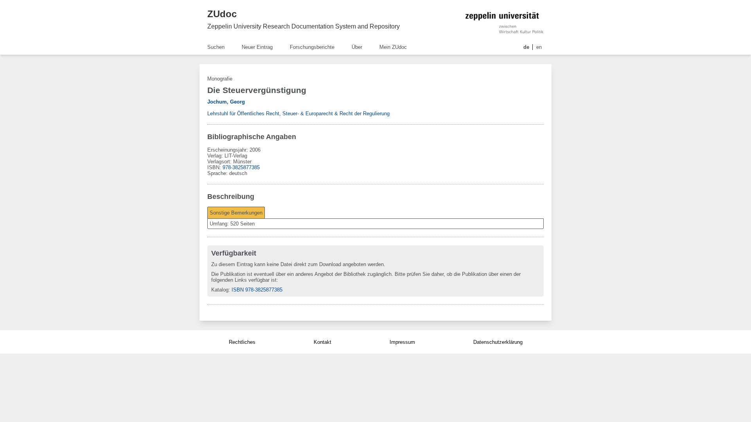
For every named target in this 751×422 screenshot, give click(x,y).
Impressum (402, 342)
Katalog (219, 290)
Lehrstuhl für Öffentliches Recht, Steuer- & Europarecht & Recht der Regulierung (298, 113)
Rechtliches (242, 342)
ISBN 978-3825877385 (257, 290)
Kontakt (322, 342)
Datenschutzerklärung (498, 342)
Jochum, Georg (226, 102)
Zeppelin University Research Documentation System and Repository (303, 26)
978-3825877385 (241, 167)
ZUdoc (222, 14)
